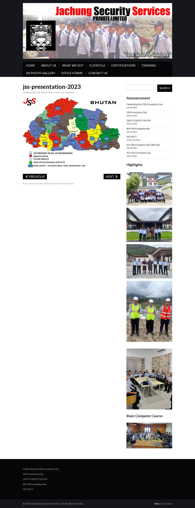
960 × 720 (53, 92)
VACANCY (131, 136)
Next (110, 176)
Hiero (157, 503)
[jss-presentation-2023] (71, 133)
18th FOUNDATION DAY (138, 120)
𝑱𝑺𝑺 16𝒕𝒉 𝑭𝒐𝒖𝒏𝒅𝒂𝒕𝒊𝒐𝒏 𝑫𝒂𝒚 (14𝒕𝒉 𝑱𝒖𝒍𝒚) (143, 144)
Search (165, 88)
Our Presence (67, 92)
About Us (48, 65)
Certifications (123, 65)
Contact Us (98, 73)
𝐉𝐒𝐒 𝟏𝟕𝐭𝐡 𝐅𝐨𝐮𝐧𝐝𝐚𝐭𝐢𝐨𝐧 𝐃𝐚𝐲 (138, 128)
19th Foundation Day (136, 112)
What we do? (72, 65)
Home (30, 65)
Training (148, 65)
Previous (36, 176)
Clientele (97, 65)
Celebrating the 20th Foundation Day (144, 104)
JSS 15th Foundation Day (138, 153)
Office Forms (72, 73)
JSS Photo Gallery (40, 73)
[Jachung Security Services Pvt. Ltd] (97, 30)
